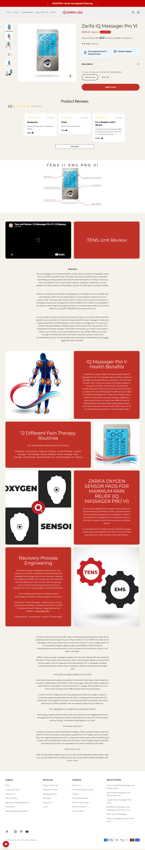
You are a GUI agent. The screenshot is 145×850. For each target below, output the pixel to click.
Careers (75, 794)
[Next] (97, 3)
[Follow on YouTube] (27, 831)
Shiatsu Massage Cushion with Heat (120, 819)
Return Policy (11, 798)
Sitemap (47, 798)
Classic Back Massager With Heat (119, 801)
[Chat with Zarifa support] (6, 844)
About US (76, 785)
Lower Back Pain (42, 611)
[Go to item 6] (9, 73)
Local (45, 807)
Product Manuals (50, 785)
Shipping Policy (50, 794)
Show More (118, 134)
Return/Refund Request (16, 811)
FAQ (7, 785)
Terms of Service (79, 807)
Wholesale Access (80, 798)
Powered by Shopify (29, 840)
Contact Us (10, 794)
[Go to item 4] (9, 55)
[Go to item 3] (9, 46)
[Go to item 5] (9, 64)
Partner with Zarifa (80, 802)
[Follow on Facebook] (6, 831)
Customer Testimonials (82, 790)
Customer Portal (12, 790)
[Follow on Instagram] (15, 831)
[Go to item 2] (9, 36)
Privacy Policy (78, 811)
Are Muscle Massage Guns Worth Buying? (118, 794)
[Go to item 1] (9, 27)
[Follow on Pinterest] (21, 831)
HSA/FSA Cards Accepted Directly (72, 3)
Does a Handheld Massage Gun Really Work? (121, 786)
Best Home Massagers (117, 814)
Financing (9, 807)
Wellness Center (50, 790)
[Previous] (47, 3)
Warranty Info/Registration (17, 802)
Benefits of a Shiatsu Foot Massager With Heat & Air (118, 808)
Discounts (47, 802)
